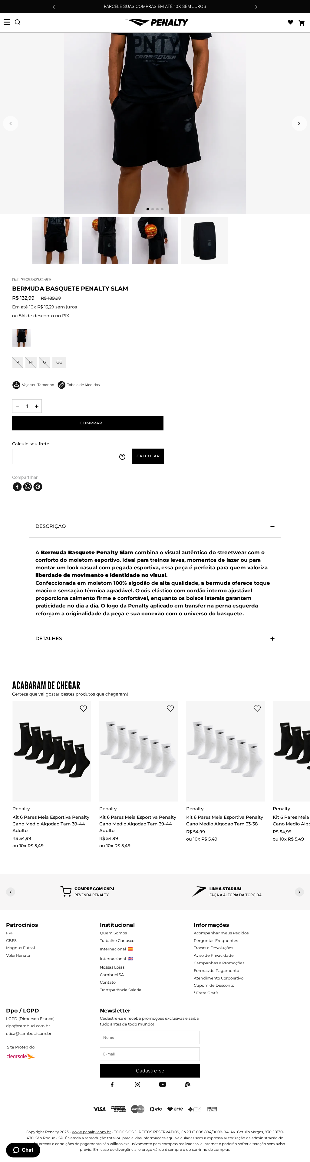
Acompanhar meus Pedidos (221, 933)
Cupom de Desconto (214, 985)
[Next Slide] (256, 7)
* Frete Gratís (206, 993)
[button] (21, 338)
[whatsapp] (27, 486)
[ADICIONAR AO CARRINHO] (87, 423)
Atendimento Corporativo (218, 978)
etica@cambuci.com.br (28, 1033)
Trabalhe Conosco (117, 940)
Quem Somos (113, 933)
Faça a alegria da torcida (235, 895)
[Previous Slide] (54, 7)
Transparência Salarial (121, 990)
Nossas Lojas (112, 967)
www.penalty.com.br (91, 1132)
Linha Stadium (225, 889)
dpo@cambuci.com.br (28, 1026)
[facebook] (17, 486)
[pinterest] (37, 486)
